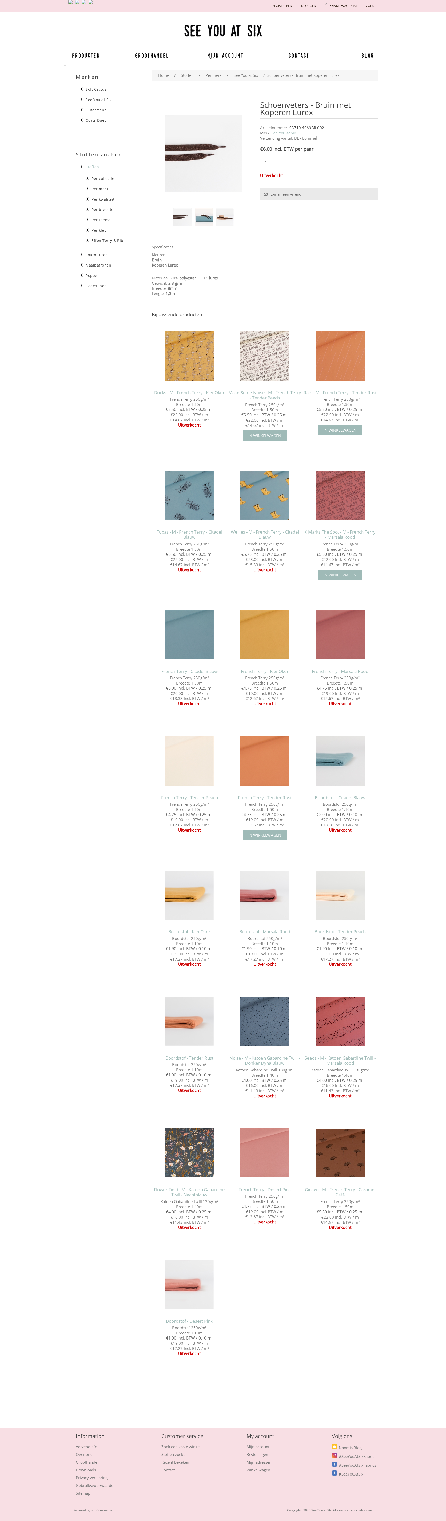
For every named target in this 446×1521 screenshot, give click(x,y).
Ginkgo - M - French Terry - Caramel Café (340, 1192)
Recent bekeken (175, 1462)
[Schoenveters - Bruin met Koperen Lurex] (182, 217)
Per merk (100, 189)
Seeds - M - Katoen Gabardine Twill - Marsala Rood (340, 1060)
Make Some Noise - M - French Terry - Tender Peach (264, 395)
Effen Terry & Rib (107, 240)
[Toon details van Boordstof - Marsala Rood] (264, 895)
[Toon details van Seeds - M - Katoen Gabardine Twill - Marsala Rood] (340, 1021)
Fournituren (97, 255)
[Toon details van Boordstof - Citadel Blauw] (340, 760)
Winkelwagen (258, 1469)
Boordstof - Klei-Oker (189, 931)
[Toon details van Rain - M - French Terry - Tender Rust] (340, 356)
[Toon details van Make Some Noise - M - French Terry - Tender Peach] (264, 356)
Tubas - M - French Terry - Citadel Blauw (189, 534)
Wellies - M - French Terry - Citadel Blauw (265, 534)
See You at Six (284, 132)
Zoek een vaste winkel (181, 1446)
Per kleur (100, 230)
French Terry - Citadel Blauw (189, 671)
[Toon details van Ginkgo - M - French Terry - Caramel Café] (340, 1153)
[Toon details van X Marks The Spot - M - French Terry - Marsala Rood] (340, 495)
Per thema (101, 220)
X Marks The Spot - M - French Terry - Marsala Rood (340, 534)
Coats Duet (96, 120)
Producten (85, 55)
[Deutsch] (92, 4)
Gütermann (96, 110)
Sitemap (83, 1493)
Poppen (93, 275)
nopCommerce (101, 1510)
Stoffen (92, 167)
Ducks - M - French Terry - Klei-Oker (189, 392)
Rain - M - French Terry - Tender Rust (340, 392)
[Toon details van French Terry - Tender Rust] (264, 760)
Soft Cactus (96, 89)
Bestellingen (257, 1454)
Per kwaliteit (103, 199)
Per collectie (103, 178)
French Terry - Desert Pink (264, 1189)
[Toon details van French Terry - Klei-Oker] (264, 634)
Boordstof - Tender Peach (340, 931)
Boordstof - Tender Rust (189, 1058)
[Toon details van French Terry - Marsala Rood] (340, 634)
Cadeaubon (96, 286)
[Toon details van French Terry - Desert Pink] (264, 1153)
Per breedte (103, 209)
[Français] (85, 4)
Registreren (282, 6)
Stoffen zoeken (174, 1454)
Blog (368, 55)
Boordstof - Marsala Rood (264, 931)
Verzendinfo (86, 1446)
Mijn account (225, 55)
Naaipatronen (98, 265)
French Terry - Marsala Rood (340, 671)
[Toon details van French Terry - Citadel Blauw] (189, 634)
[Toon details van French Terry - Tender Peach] (189, 760)
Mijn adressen (259, 1462)
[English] (71, 4)
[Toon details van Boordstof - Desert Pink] (189, 1284)
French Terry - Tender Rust (265, 797)
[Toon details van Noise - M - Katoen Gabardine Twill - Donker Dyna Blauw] (264, 1021)
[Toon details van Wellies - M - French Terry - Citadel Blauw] (264, 495)
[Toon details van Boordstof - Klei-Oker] (189, 895)
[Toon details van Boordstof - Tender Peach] (340, 895)
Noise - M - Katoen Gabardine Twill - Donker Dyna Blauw (264, 1060)
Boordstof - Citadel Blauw (340, 797)
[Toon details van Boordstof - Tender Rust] (189, 1021)
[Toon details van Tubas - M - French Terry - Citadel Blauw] (189, 495)
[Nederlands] (78, 4)
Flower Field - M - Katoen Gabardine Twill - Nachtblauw (189, 1192)
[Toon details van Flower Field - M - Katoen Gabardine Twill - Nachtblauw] (189, 1153)
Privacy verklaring (92, 1477)
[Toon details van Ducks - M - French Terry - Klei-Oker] (189, 356)
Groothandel (152, 55)
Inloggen (308, 6)
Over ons (84, 1454)
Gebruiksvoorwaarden (96, 1485)
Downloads (86, 1469)
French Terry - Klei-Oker (265, 671)
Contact (299, 55)
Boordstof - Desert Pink (189, 1321)
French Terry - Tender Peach (189, 797)
